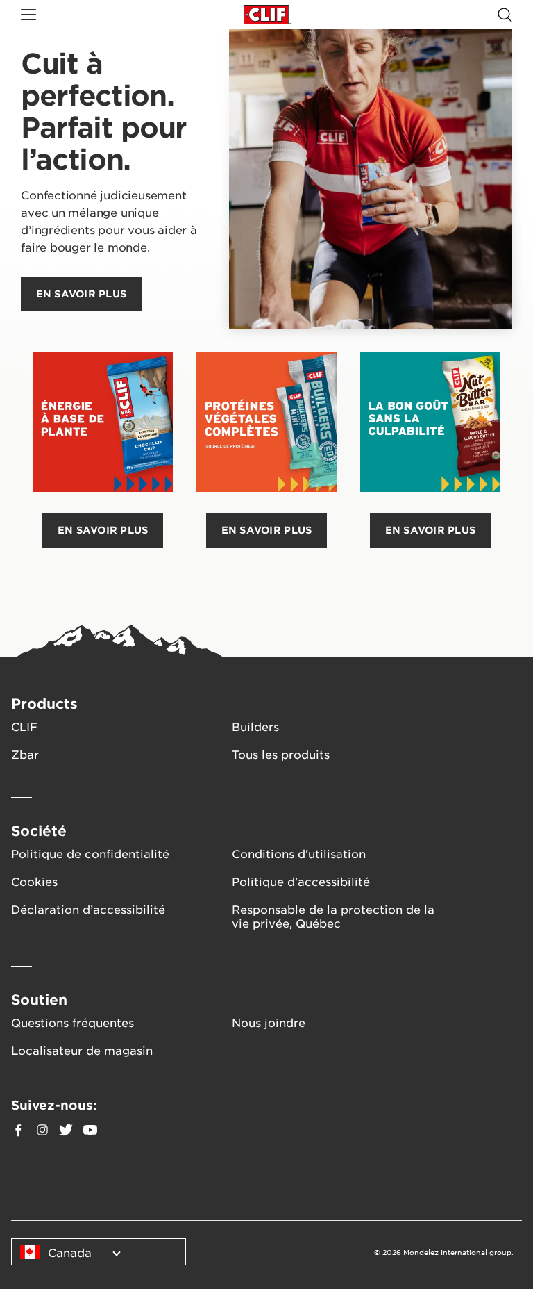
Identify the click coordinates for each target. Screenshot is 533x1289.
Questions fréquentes (72, 1022)
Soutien (39, 999)
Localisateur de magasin (82, 1050)
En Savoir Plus (103, 530)
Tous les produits (281, 754)
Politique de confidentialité (90, 853)
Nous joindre (268, 1022)
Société (39, 830)
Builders (255, 726)
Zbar (25, 754)
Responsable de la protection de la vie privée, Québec (333, 916)
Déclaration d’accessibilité (88, 909)
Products (44, 703)
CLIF (24, 726)
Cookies (34, 881)
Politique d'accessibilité (301, 881)
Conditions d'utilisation (299, 853)
